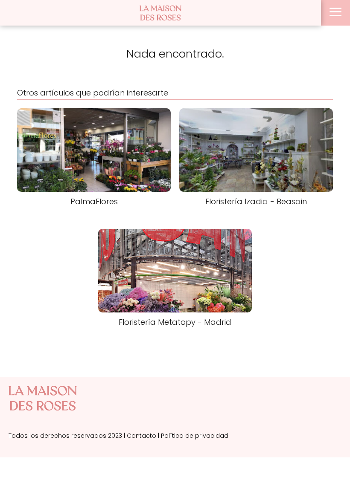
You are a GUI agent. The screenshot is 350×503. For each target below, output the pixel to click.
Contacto (141, 435)
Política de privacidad (194, 435)
